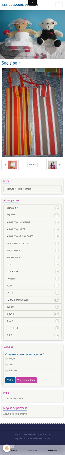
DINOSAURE (32, 208)
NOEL (32, 264)
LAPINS (32, 293)
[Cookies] (6, 448)
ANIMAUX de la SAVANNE (32, 222)
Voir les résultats (26, 380)
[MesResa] (53, 450)
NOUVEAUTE (32, 271)
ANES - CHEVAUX (32, 257)
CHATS (32, 321)
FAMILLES (32, 279)
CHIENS (32, 314)
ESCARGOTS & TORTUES (32, 243)
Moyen (12, 359)
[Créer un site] (12, 450)
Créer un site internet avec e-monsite (32, 434)
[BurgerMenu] (59, 4)
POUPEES (32, 215)
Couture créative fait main (18, 189)
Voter (10, 380)
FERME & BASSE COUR (32, 300)
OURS (32, 335)
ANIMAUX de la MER (32, 229)
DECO (32, 286)
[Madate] (32, 450)
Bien (11, 365)
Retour (32, 165)
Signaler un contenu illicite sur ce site (32, 438)
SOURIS (32, 307)
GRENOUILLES (32, 250)
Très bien (13, 371)
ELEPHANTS (32, 328)
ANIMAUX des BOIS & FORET (32, 236)
